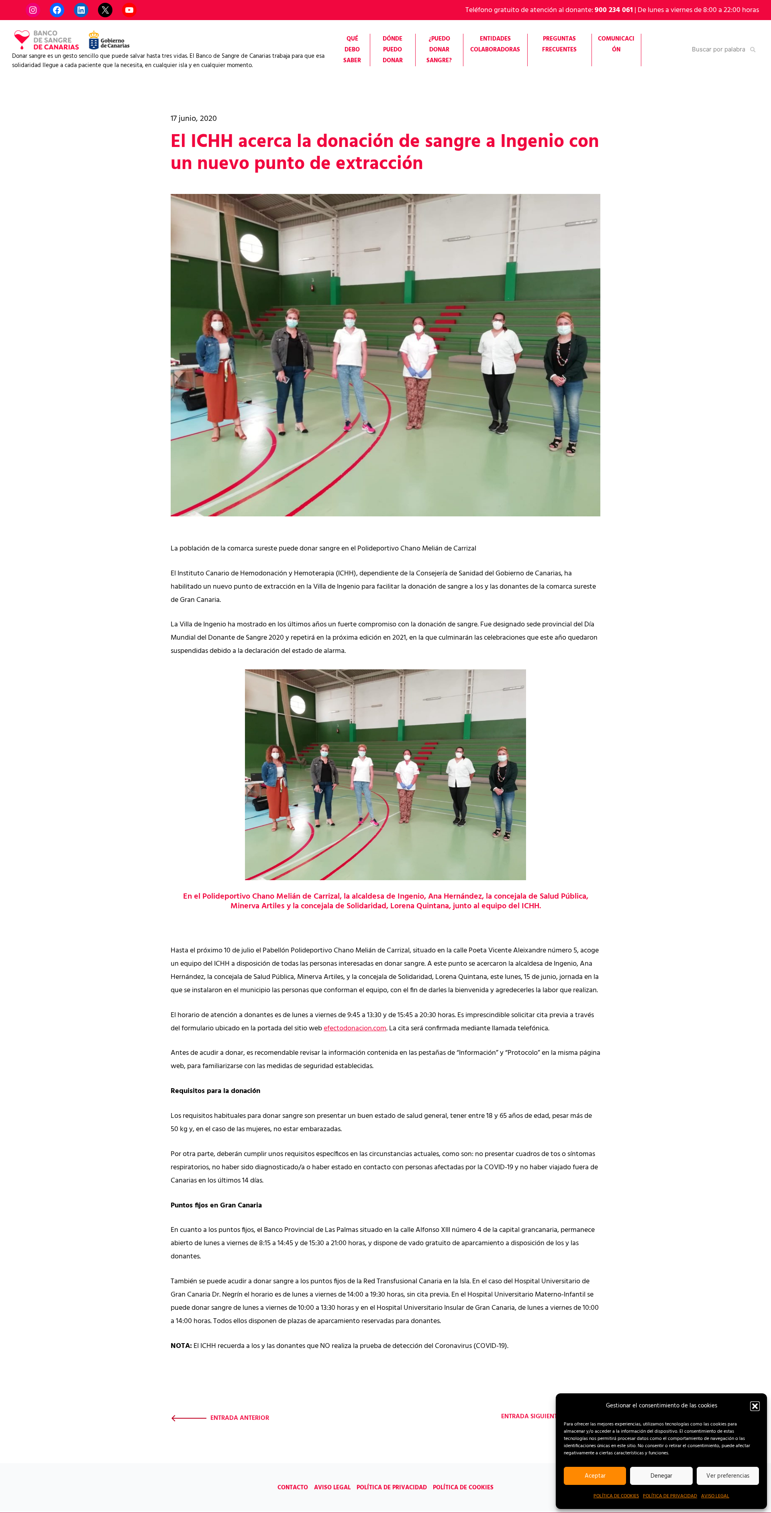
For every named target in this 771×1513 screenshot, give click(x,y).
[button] (755, 1406)
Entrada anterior (239, 1418)
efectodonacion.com (355, 1028)
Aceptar (595, 1476)
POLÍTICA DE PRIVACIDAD (670, 1496)
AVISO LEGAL (715, 1496)
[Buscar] (753, 49)
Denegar (661, 1476)
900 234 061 (614, 10)
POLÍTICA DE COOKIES (616, 1496)
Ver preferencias (727, 1476)
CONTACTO (292, 1488)
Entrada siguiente (531, 1416)
